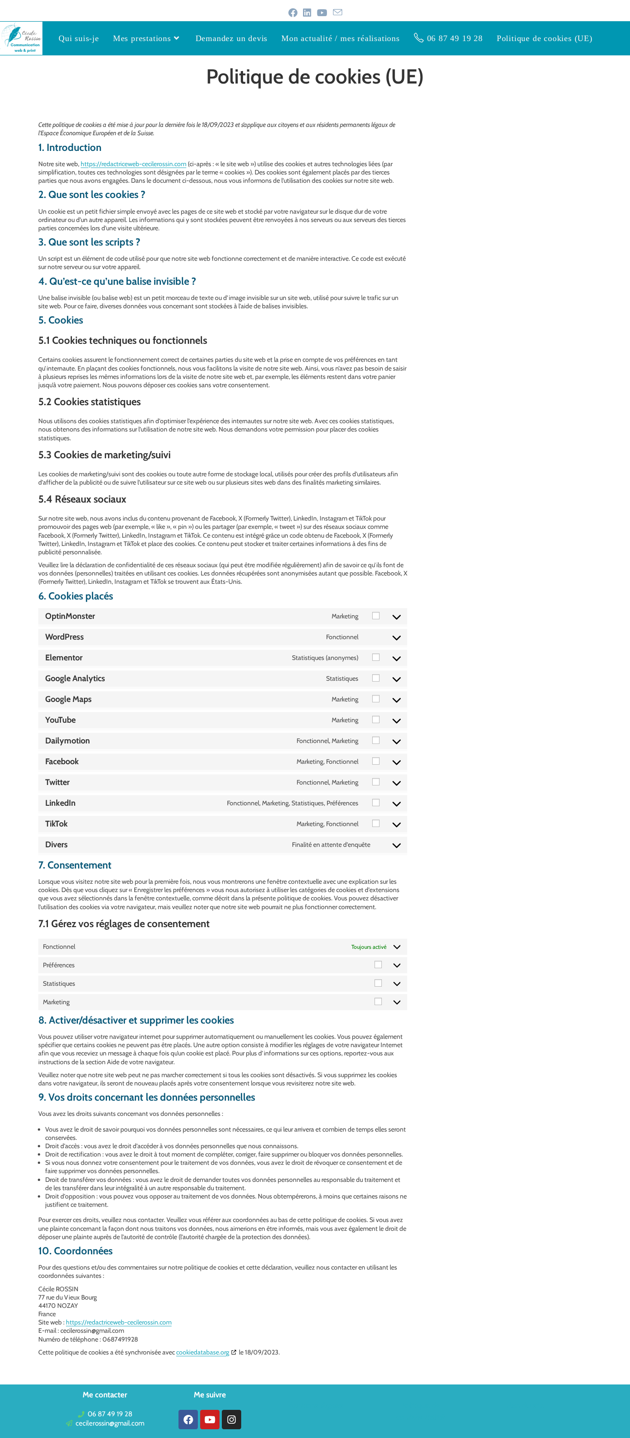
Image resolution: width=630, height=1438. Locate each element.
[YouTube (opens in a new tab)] (322, 13)
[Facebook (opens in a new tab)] (292, 13)
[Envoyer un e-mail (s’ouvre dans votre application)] (337, 13)
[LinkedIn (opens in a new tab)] (307, 13)
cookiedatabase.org (202, 1352)
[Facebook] (188, 1419)
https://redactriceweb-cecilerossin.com (133, 164)
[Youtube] (210, 1419)
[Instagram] (231, 1419)
